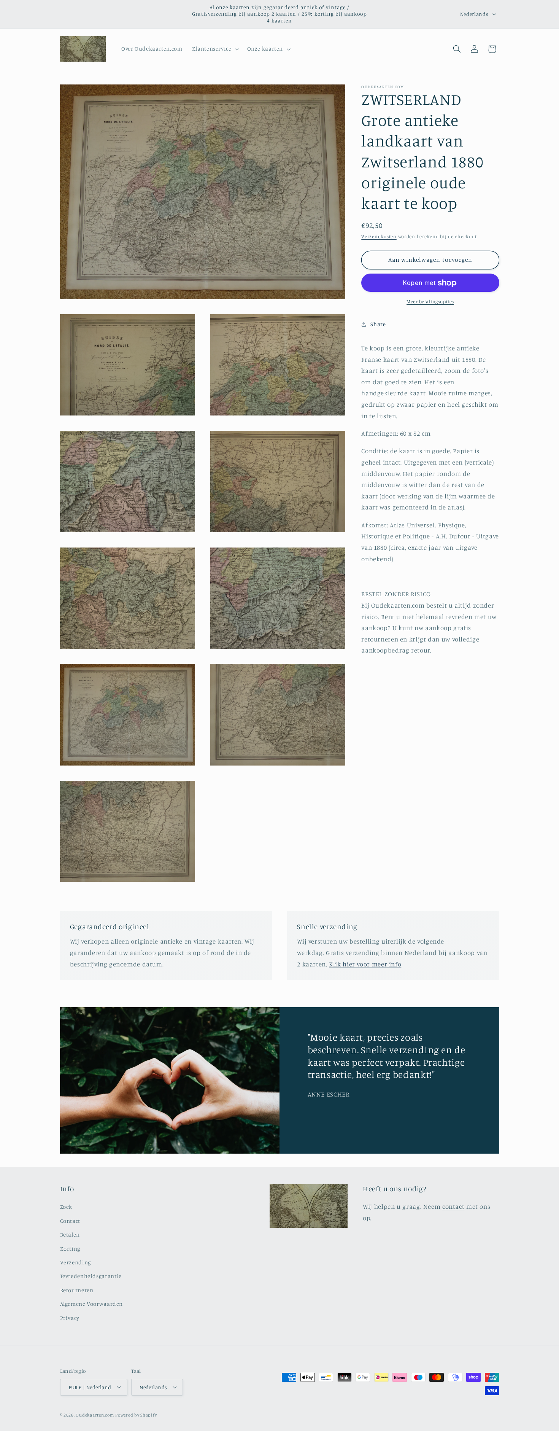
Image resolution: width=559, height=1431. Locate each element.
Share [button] (378, 324)
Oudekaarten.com (95, 1414)
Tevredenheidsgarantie (91, 1276)
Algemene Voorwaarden (91, 1304)
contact (453, 1207)
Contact (70, 1221)
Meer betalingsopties (430, 302)
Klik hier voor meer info (365, 964)
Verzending (75, 1262)
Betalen (70, 1235)
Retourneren (77, 1290)
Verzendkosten (379, 237)
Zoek (66, 1207)
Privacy (69, 1318)
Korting (70, 1248)
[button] (214, 49)
